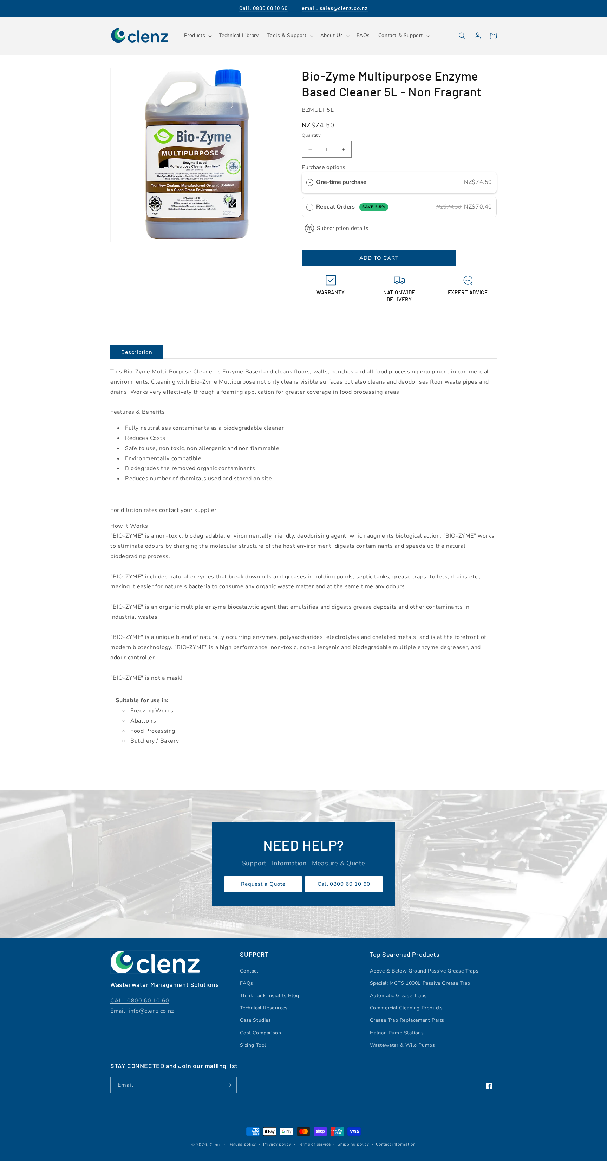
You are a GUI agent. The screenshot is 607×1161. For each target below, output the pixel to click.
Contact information (395, 1144)
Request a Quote (263, 883)
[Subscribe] (228, 1085)
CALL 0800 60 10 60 (139, 1001)
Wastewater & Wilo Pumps (402, 1045)
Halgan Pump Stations (397, 1032)
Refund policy (242, 1144)
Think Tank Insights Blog (269, 995)
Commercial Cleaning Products (406, 1008)
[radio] (309, 182)
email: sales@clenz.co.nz (335, 8)
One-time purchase (341, 182)
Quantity (311, 135)
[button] (197, 35)
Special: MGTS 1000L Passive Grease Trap (420, 983)
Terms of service (314, 1144)
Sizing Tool (253, 1045)
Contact (249, 971)
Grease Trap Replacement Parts (407, 1020)
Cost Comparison (260, 1032)
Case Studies (255, 1020)
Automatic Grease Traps (398, 995)
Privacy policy (277, 1144)
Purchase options (323, 167)
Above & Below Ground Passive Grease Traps (424, 971)
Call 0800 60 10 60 (344, 883)
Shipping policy (353, 1144)
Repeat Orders (350, 207)
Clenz (215, 1144)
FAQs (246, 983)
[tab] (136, 352)
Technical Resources (263, 1008)
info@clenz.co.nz (151, 1011)
